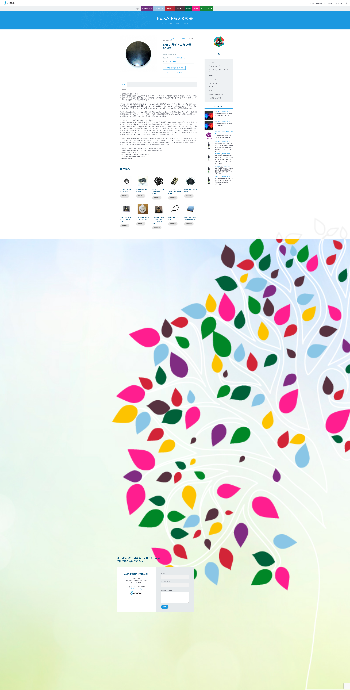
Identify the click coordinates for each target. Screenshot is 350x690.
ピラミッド (212, 79)
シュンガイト (178, 23)
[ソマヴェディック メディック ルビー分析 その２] (209, 115)
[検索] (347, 3)
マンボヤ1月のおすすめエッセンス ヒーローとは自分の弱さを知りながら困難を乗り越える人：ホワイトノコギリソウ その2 (224, 147)
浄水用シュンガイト (215, 98)
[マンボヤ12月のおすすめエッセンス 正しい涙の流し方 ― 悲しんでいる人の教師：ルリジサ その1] (209, 180)
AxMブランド (218, 111)
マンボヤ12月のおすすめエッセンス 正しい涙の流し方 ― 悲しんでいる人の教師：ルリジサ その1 (224, 181)
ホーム (164, 23)
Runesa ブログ (226, 111)
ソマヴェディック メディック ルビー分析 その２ (224, 114)
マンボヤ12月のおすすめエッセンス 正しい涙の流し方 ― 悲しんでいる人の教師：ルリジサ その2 (224, 171)
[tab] (123, 84)
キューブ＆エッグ (214, 66)
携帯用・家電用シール (216, 94)
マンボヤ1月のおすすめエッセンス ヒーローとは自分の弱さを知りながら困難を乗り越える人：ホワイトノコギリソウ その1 (224, 159)
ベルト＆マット (214, 83)
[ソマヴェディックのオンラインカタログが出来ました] (209, 135)
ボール (211, 87)
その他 (186, 23)
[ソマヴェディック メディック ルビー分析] (209, 125)
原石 (210, 90)
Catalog (170, 23)
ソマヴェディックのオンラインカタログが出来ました (224, 136)
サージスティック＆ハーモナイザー (218, 71)
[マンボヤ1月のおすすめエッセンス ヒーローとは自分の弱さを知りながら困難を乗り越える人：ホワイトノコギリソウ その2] (209, 145)
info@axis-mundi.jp (136, 589)
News (223, 131)
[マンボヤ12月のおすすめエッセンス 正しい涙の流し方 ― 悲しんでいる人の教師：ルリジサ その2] (209, 170)
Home (165, 39)
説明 (123, 84)
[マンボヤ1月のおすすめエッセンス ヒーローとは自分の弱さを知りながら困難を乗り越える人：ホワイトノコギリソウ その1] (209, 158)
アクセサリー (213, 62)
